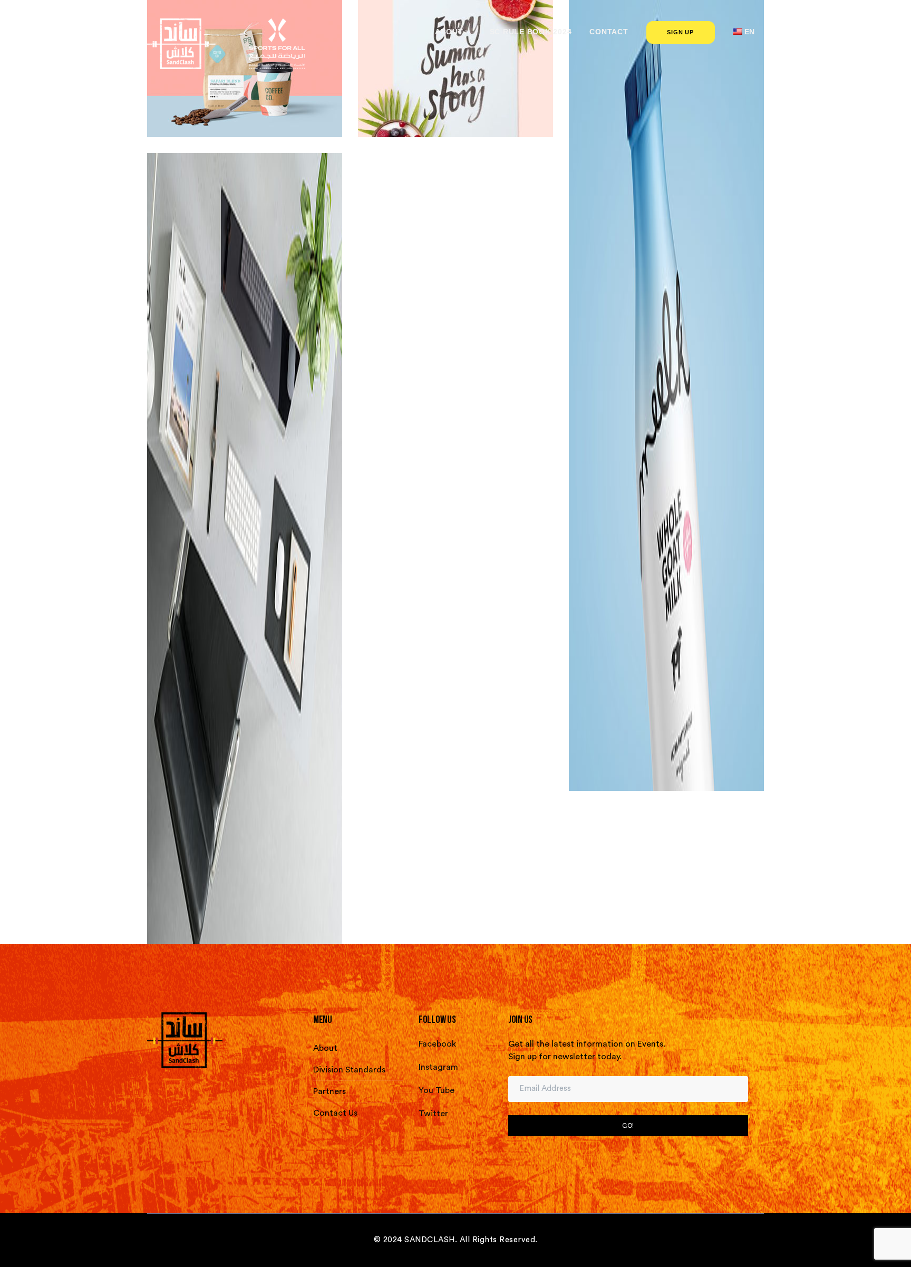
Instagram (438, 1067)
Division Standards (349, 1070)
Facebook (437, 1044)
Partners (329, 1091)
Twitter (433, 1113)
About (325, 1048)
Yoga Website (244, 541)
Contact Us (335, 1113)
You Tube (436, 1090)
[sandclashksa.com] (226, 43)
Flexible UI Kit (666, 388)
